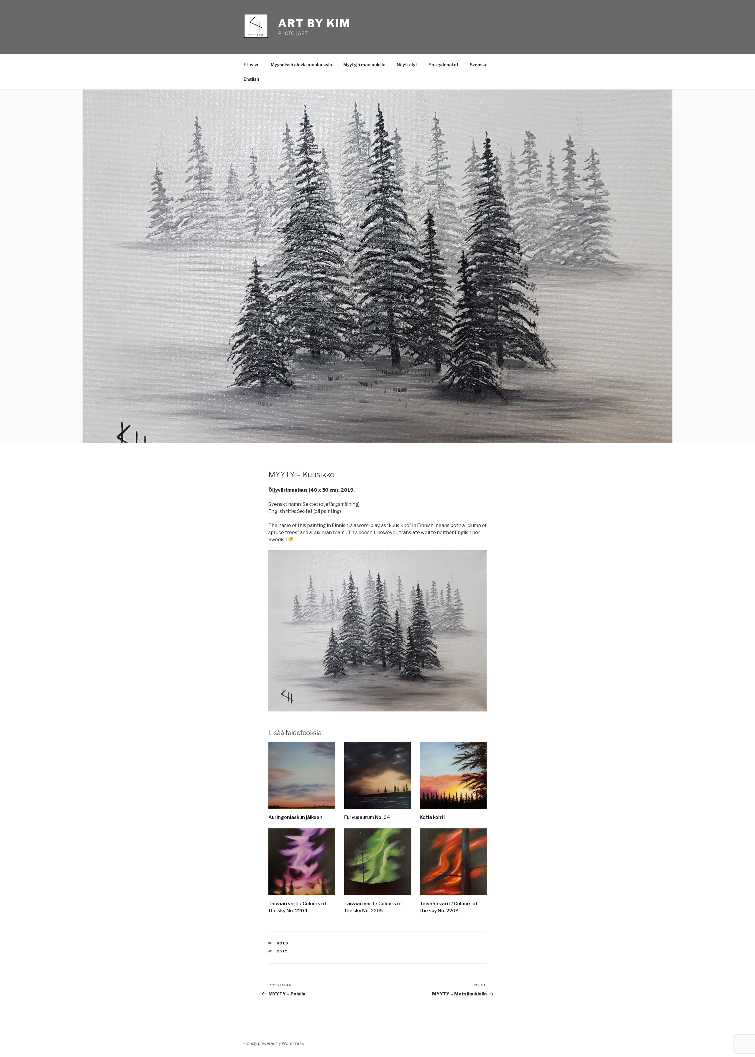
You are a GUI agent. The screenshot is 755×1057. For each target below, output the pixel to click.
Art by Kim (314, 23)
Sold (283, 943)
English (251, 79)
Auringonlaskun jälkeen (295, 817)
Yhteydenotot (444, 64)
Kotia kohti (432, 817)
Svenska (479, 64)
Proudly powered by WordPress (273, 1043)
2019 (282, 951)
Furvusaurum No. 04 (367, 817)
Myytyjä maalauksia (364, 64)
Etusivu (252, 64)
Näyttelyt (407, 64)
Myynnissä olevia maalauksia (301, 64)
